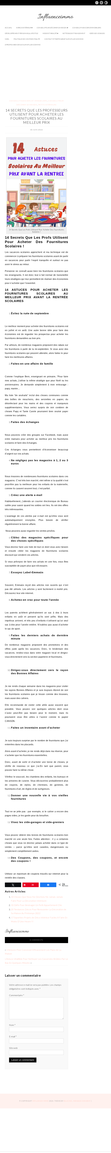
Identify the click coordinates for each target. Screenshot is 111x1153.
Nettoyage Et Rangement (73, 33)
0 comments (36, 940)
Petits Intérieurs (47, 105)
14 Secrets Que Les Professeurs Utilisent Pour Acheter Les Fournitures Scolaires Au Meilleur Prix (36, 116)
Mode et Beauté (50, 33)
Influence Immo (40, 1101)
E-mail (13, 1036)
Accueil (8, 28)
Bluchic (68, 1101)
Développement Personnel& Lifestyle (21, 33)
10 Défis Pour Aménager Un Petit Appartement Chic (36, 905)
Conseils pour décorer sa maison (52, 28)
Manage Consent (82, 1101)
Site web (13, 1048)
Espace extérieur (23, 28)
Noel (7, 39)
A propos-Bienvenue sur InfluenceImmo (23, 45)
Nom (12, 1025)
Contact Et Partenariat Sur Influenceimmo (64, 39)
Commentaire (16, 995)
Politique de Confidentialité (27, 39)
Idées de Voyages (97, 33)
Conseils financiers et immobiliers (28, 101)
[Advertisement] (55, 70)
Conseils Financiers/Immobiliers (86, 28)
